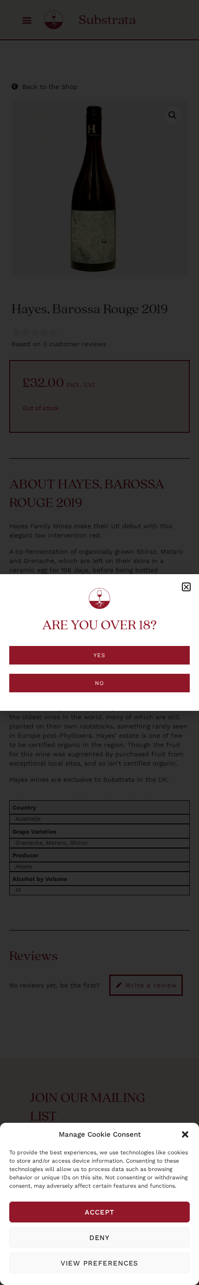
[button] (185, 1134)
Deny (99, 1238)
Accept (99, 1212)
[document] (99, 642)
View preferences (100, 1263)
